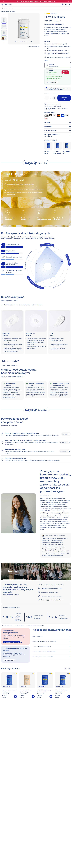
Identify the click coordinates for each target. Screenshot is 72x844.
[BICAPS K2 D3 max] (62, 685)
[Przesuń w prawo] (31, 41)
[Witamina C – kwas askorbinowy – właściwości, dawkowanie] (59, 389)
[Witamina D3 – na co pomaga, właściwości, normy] (12, 390)
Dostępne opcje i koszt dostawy (53, 104)
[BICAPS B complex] (45, 685)
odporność (58, 21)
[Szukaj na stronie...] (2, 8)
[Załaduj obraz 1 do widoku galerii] (4, 20)
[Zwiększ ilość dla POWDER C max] (54, 98)
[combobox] (36, 8)
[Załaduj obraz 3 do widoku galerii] (4, 32)
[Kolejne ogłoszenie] (68, 1)
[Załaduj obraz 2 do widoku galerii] (4, 26)
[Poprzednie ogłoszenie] (4, 1)
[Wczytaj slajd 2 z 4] (22, 41)
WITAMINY (48, 21)
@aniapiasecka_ (63, 535)
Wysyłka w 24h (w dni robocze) (53, 106)
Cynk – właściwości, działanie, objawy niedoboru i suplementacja (57, 311)
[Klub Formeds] (63, 4)
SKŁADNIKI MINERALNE (8, 690)
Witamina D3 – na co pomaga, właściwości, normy (35, 311)
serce (30, 690)
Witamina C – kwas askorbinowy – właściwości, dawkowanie (12, 311)
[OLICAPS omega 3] (27, 685)
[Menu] (2, 4)
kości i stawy (65, 690)
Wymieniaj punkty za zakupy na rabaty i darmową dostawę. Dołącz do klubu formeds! (36, 1)
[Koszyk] (69, 4)
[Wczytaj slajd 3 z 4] (24, 41)
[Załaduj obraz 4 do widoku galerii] (4, 39)
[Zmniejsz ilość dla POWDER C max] (46, 98)
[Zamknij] (70, 1)
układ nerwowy (14, 690)
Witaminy (12, 11)
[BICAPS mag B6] (9, 685)
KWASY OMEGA (23, 690)
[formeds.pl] (8, 4)
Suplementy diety (5, 11)
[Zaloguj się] (66, 4)
